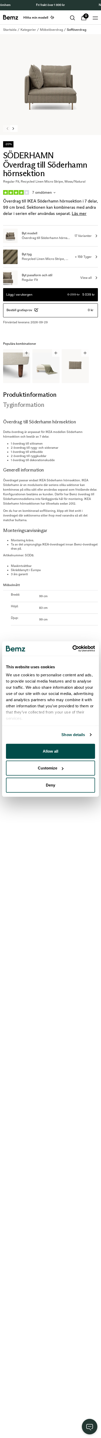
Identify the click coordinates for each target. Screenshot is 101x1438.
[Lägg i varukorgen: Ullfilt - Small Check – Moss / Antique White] (56, 353)
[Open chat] (89, 1426)
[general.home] (10, 17)
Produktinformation (29, 394)
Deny (50, 785)
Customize (47, 768)
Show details (73, 734)
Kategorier (28, 30)
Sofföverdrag (76, 30)
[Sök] (72, 17)
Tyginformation (23, 404)
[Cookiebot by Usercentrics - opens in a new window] (72, 648)
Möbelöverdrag (51, 30)
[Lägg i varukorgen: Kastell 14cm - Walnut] (26, 353)
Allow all (50, 751)
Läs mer (79, 213)
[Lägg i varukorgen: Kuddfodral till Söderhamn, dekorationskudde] (85, 353)
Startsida (10, 30)
